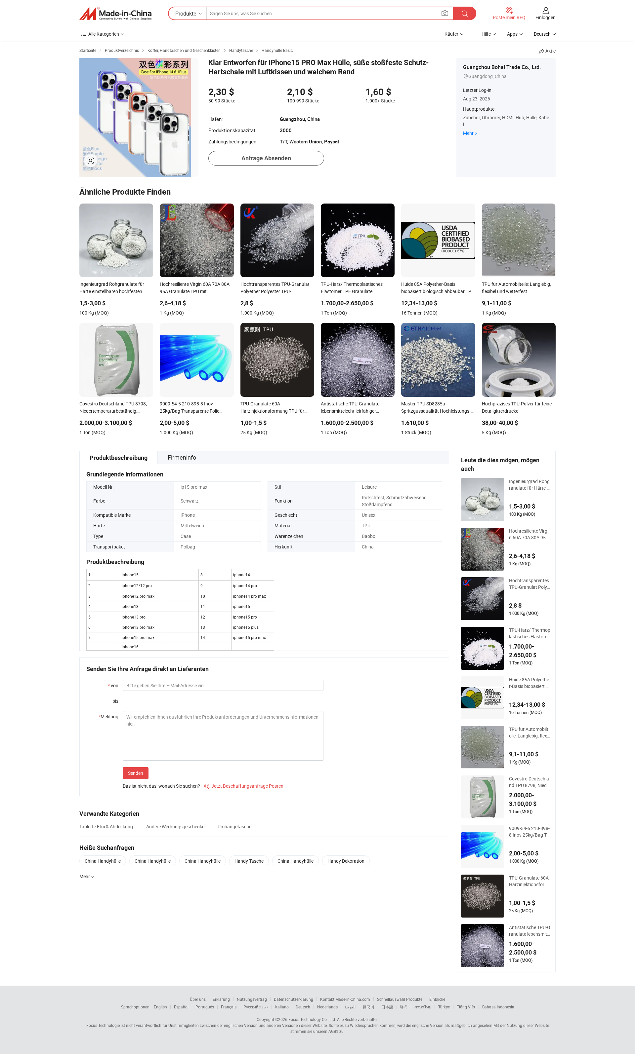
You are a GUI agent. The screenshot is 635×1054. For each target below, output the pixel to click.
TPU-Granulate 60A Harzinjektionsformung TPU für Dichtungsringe (529, 881)
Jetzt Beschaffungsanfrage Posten (243, 786)
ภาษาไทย (422, 1006)
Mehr (468, 133)
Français (228, 1006)
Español (181, 1006)
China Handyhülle (103, 861)
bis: (115, 701)
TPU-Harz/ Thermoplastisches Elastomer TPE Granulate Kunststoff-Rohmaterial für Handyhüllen (529, 633)
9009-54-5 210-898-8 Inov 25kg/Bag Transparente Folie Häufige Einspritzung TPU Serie (529, 831)
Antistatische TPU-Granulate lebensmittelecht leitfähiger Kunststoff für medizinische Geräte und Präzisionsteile (529, 930)
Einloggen (545, 17)
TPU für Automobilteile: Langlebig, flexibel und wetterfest (528, 732)
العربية (350, 1006)
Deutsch (303, 1006)
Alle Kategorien (103, 34)
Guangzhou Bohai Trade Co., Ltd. (502, 67)
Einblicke (437, 999)
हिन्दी (403, 1006)
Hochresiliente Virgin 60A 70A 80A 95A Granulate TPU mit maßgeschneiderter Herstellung (529, 534)
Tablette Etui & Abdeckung (106, 826)
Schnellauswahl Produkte (399, 999)
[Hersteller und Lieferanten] (115, 13)
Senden (135, 773)
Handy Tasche (249, 861)
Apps (512, 34)
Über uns (198, 999)
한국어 (368, 1006)
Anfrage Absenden (266, 158)
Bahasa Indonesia (498, 1006)
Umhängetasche (234, 826)
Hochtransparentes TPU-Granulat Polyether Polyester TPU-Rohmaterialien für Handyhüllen (529, 583)
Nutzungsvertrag (252, 999)
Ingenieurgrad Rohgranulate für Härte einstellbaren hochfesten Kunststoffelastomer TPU (529, 484)
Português (204, 1006)
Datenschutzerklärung (293, 999)
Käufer (451, 34)
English (160, 1006)
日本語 (387, 1006)
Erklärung (221, 999)
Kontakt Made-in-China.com (345, 999)
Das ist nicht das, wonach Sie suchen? (161, 786)
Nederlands (327, 1006)
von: (113, 685)
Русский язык (255, 1006)
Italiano (282, 1006)
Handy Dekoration (345, 861)
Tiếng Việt (466, 1006)
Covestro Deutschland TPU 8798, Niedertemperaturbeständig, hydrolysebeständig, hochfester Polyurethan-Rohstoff (529, 782)
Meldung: (109, 716)
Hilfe (486, 34)
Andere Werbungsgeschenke (175, 826)
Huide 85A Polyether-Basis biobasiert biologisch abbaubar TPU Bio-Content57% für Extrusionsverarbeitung (529, 683)
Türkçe (444, 1006)
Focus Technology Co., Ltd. (312, 1019)
